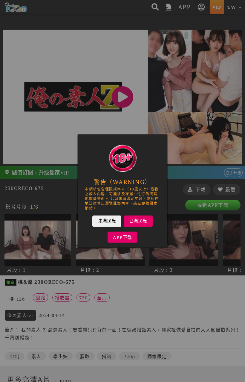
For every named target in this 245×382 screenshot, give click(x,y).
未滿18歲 (107, 221)
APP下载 (122, 237)
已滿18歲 (138, 221)
